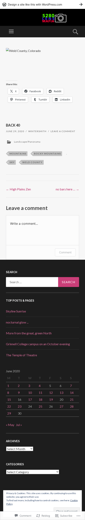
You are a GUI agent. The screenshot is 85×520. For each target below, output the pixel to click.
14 (72, 392)
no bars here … (67, 189)
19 (51, 399)
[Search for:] (42, 282)
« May (10, 425)
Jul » (19, 425)
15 (9, 399)
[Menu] (11, 31)
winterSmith (37, 131)
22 (9, 406)
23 (19, 406)
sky (12, 162)
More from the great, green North (29, 333)
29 (9, 413)
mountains (17, 153)
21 (72, 399)
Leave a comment (63, 131)
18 (40, 399)
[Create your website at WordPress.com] (42, 4)
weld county (32, 162)
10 (30, 392)
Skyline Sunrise (16, 311)
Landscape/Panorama (27, 141)
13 (61, 392)
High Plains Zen (18, 189)
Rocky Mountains (47, 153)
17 (30, 399)
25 (40, 406)
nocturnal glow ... (17, 322)
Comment (65, 252)
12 (51, 392)
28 (72, 406)
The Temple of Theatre (21, 355)
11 (40, 392)
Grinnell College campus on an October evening (38, 344)
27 (61, 406)
